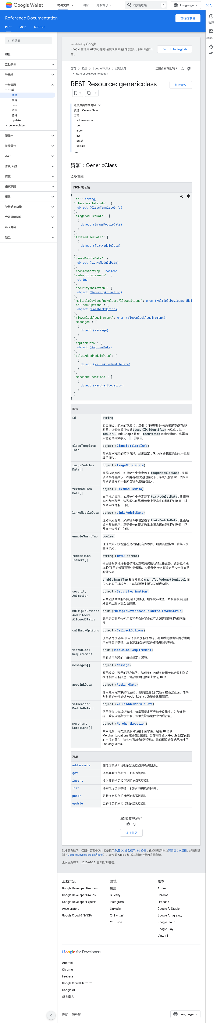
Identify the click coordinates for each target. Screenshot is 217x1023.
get (75, 773)
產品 (84, 68)
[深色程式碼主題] (188, 196)
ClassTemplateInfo (106, 207)
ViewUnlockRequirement (146, 318)
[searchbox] (28, 40)
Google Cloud (166, 922)
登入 (209, 5)
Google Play (165, 929)
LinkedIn (115, 908)
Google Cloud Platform (77, 983)
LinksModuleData (104, 262)
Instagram (117, 902)
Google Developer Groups (79, 895)
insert (77, 780)
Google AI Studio (169, 908)
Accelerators (70, 908)
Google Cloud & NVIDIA (77, 915)
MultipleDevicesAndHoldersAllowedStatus (147, 611)
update (77, 803)
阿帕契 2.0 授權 (177, 850)
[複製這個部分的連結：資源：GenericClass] (121, 165)
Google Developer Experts (79, 902)
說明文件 (63, 5)
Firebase (163, 902)
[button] (25, 64)
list (75, 788)
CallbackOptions (104, 309)
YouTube (116, 922)
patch (76, 796)
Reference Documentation (31, 18)
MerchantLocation (108, 385)
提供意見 (181, 85)
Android (39, 27)
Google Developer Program (80, 888)
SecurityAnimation (105, 292)
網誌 (86, 5)
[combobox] (146, 5)
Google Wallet (101, 68)
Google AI (68, 990)
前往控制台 (188, 18)
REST (8, 27)
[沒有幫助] (189, 68)
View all (163, 935)
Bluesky (115, 895)
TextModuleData (107, 246)
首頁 (73, 68)
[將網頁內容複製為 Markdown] (89, 93)
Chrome (163, 895)
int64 (121, 556)
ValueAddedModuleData (112, 364)
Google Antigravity (170, 915)
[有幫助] (182, 68)
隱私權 (76, 1014)
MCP (22, 27)
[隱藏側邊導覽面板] (51, 1015)
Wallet (36, 5)
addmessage (81, 765)
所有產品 (68, 996)
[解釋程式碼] (181, 196)
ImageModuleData (107, 224)
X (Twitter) (117, 915)
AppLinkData (100, 347)
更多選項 (102, 5)
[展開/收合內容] (99, 105)
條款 (65, 1014)
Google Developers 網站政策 (85, 854)
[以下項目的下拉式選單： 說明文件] (74, 5)
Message (101, 330)
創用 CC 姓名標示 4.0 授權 (130, 850)
